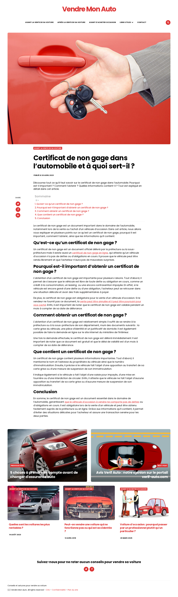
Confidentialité (59, 590)
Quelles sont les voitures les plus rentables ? (29, 526)
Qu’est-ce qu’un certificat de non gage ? (59, 204)
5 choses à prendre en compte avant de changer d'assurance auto (44, 474)
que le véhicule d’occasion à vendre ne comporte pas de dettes (102, 401)
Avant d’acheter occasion (102, 22)
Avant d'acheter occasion (134, 489)
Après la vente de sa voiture (71, 22)
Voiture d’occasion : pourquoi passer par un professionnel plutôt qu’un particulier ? (143, 528)
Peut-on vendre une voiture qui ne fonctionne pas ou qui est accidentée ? (88, 528)
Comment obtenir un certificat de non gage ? (63, 211)
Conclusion (43, 218)
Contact (141, 22)
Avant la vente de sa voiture (39, 22)
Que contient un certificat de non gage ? (60, 214)
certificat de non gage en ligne (90, 252)
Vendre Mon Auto (89, 9)
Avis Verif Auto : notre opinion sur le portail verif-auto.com (132, 474)
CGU (48, 590)
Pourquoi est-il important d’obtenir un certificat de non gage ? (72, 207)
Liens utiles (125, 22)
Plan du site (73, 590)
